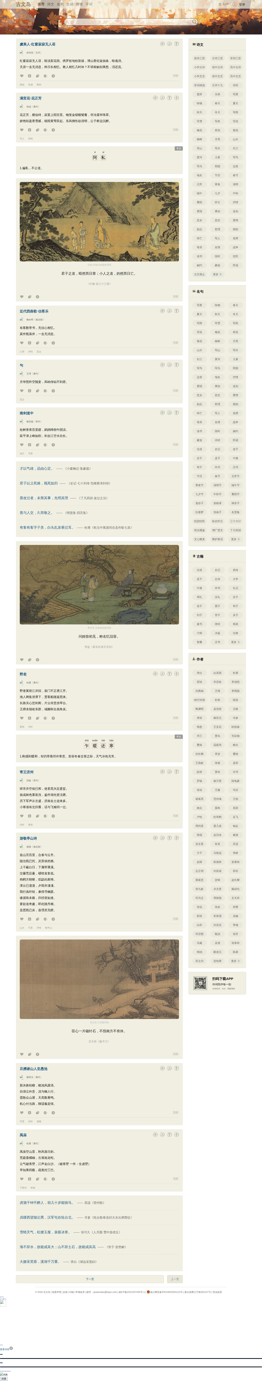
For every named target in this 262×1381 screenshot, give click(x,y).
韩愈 (199, 726)
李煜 (199, 717)
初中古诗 (217, 67)
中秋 (235, 193)
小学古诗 (199, 67)
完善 (175, 75)
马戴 (199, 942)
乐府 (217, 94)
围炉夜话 (217, 539)
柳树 (199, 139)
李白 (199, 672)
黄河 (199, 157)
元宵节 (236, 476)
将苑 (235, 624)
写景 (30, 453)
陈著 (235, 951)
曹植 (235, 753)
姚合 (199, 807)
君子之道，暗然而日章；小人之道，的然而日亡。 (99, 273)
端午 (199, 193)
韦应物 (236, 735)
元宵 (199, 184)
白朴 (199, 924)
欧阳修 (236, 726)
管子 (217, 615)
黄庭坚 (199, 879)
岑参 (235, 717)
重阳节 (236, 494)
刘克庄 (217, 924)
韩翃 (199, 951)
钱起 (235, 825)
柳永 (235, 744)
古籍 (69, 4)
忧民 (235, 256)
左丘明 (199, 870)
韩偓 (199, 834)
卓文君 (217, 888)
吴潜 (217, 942)
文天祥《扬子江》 (99, 1041)
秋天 (199, 112)
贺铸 (217, 879)
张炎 (217, 906)
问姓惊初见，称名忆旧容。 (99, 636)
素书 (199, 624)
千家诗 (23, 1187)
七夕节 (199, 494)
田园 (217, 166)
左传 (217, 579)
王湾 (28, 373)
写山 (199, 148)
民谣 (235, 265)
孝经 (217, 624)
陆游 (235, 699)
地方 (22, 453)
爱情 (235, 220)
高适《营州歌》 (95, 1202)
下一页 (90, 1279)
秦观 (235, 834)
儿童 (217, 157)
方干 (199, 852)
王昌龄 (199, 762)
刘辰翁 (217, 870)
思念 (39, 351)
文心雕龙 (199, 539)
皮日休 (217, 834)
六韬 (199, 633)
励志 (199, 229)
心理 (22, 351)
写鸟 (235, 157)
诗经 (235, 85)
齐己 (199, 735)
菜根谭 (217, 503)
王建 (217, 789)
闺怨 (22, 84)
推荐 (41, 4)
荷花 (217, 130)
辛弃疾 (217, 681)
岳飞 (235, 816)
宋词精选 (199, 85)
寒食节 (199, 485)
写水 (217, 148)
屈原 (235, 807)
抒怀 (30, 727)
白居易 (217, 672)
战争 (235, 247)
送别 (235, 211)
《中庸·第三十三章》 (99, 283)
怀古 (217, 202)
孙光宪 (29, 52)
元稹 (235, 708)
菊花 (235, 130)
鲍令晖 (29, 319)
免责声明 (56, 1292)
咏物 (32, 1187)
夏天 (235, 103)
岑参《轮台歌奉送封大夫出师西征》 (108, 1217)
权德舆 (217, 861)
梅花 (199, 130)
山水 (22, 927)
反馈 (65, 1292)
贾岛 (217, 735)
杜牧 (217, 699)
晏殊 (217, 807)
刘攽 (28, 780)
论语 (199, 449)
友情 (217, 247)
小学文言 (199, 76)
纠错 (71, 1292)
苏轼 (199, 681)
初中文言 (217, 76)
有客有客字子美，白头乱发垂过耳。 (48, 527)
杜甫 (28, 682)
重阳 (199, 202)
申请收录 (80, 1292)
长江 (235, 148)
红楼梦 (199, 512)
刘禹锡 (199, 690)
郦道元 (217, 951)
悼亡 (199, 238)
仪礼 (217, 597)
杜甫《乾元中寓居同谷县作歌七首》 (108, 527)
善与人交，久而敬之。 (37, 513)
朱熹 (217, 843)
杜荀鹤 (217, 816)
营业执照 (217, 1292)
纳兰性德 (199, 699)
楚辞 (199, 94)
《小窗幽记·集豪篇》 (78, 468)
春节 (235, 175)
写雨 (235, 112)
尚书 (217, 467)
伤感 (30, 84)
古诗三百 (217, 58)
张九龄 (199, 888)
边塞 (235, 166)
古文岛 (23, 4)
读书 (199, 256)
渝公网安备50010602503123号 (166, 1292)
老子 (235, 449)
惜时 (217, 256)
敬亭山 (48, 927)
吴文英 (199, 843)
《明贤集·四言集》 (76, 512)
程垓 (199, 915)
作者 (79, 4)
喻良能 (29, 421)
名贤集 (236, 512)
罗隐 (199, 780)
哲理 (217, 229)
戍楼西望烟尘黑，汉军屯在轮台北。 (48, 1217)
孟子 (217, 458)
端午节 (236, 485)
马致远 (217, 852)
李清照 (236, 681)
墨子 (217, 606)
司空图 (199, 933)
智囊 (199, 642)
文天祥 (236, 897)
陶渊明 (199, 708)
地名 (199, 175)
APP (226, 4)
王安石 (217, 726)
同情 (30, 138)
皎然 (199, 771)
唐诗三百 (199, 58)
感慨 (39, 1121)
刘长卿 (199, 753)
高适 (235, 843)
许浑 (235, 771)
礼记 (235, 588)
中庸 (235, 458)
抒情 (30, 351)
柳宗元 (29, 1077)
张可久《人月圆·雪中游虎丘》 (101, 1232)
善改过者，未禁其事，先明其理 (44, 498)
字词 (89, 4)
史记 (217, 449)
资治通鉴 (199, 530)
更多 (215, 274)
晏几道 (217, 825)
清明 (235, 184)
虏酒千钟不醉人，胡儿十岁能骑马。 (48, 1203)
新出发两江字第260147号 (198, 1292)
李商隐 (236, 690)
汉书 (235, 467)
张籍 (217, 762)
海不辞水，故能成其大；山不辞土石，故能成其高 (58, 1247)
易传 (235, 570)
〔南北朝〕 (39, 319)
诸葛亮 (199, 798)
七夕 (217, 193)
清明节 (217, 485)
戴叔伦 (236, 888)
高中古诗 (235, 67)
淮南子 (217, 512)
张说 (199, 906)
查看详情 (4, 1349)
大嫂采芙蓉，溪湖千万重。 (41, 1262)
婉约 (199, 265)
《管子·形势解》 (116, 1247)
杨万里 (217, 780)
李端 (235, 924)
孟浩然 (217, 708)
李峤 (235, 852)
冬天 (217, 112)
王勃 (235, 798)
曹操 (199, 744)
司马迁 (199, 897)
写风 (217, 121)
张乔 (235, 933)
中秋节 (217, 494)
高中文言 (235, 76)
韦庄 (235, 789)
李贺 (217, 753)
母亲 (199, 247)
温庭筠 (217, 744)
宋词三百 (235, 58)
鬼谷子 (199, 503)
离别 (39, 84)
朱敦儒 (217, 915)
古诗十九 (217, 85)
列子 (199, 615)
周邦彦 (199, 825)
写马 (199, 166)
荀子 (199, 467)
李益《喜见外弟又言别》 (99, 646)
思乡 (199, 220)
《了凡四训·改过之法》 (93, 498)
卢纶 (199, 816)
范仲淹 (217, 798)
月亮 (217, 139)
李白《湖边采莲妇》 (84, 1261)
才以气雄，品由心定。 (37, 468)
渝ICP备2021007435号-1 (132, 1292)
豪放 (217, 265)
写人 (22, 138)
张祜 (199, 789)
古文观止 (199, 274)
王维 (217, 690)
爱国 (22, 727)
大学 (235, 579)
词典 (3, 1378)
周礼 (199, 597)
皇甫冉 (236, 861)
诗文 (50, 4)
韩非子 (236, 503)
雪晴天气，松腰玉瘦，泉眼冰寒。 (46, 1232)
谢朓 (28, 846)
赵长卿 (236, 879)
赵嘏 (199, 861)
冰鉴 (217, 633)
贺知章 (217, 960)
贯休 (217, 771)
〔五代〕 (38, 52)
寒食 (217, 184)
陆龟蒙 (236, 780)
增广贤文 (217, 530)
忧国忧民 (199, 521)
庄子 (199, 458)
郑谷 (235, 870)
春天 (217, 103)
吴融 (235, 915)
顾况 (217, 933)
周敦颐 (217, 897)
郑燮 (235, 906)
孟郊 (235, 762)
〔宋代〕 (38, 421)
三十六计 (235, 521)
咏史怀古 (217, 521)
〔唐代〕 (35, 106)
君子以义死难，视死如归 (39, 483)
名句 (60, 4)
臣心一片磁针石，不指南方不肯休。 (99, 1031)
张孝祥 (236, 942)
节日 (217, 175)
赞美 (30, 824)
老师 (235, 238)
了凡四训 (235, 530)
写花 (235, 121)
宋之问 (199, 960)
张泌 (28, 106)
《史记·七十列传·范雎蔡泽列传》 (89, 483)
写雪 (199, 121)
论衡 (235, 633)
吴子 (235, 615)
